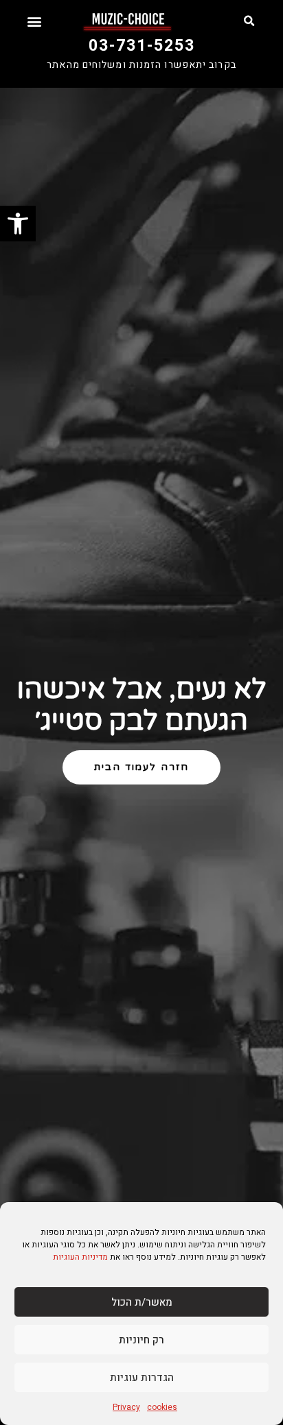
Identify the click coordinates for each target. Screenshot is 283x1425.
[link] (18, 223)
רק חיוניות (141, 1340)
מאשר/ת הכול (141, 1302)
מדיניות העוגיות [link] (80, 1257)
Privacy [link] (126, 1407)
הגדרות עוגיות (142, 1377)
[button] (248, 21)
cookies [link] (162, 1407)
